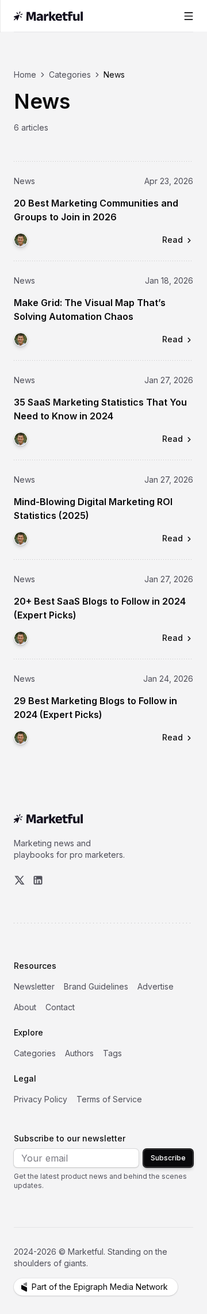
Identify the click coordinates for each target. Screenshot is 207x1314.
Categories (70, 74)
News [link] (114, 74)
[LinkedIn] (38, 880)
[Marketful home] (50, 16)
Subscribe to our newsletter (69, 1138)
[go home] (48, 818)
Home (25, 74)
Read (172, 240)
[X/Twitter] (19, 880)
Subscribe (168, 1157)
